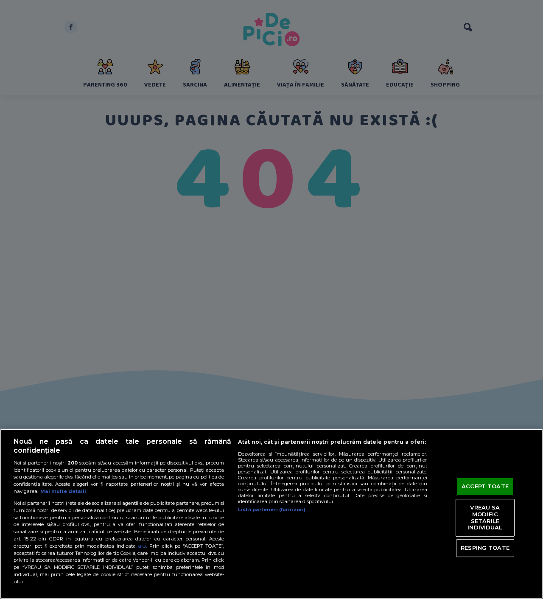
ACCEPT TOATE (485, 486)
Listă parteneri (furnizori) (271, 509)
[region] (271, 514)
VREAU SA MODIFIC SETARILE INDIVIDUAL (484, 517)
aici (142, 546)
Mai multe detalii (63, 491)
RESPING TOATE (485, 547)
